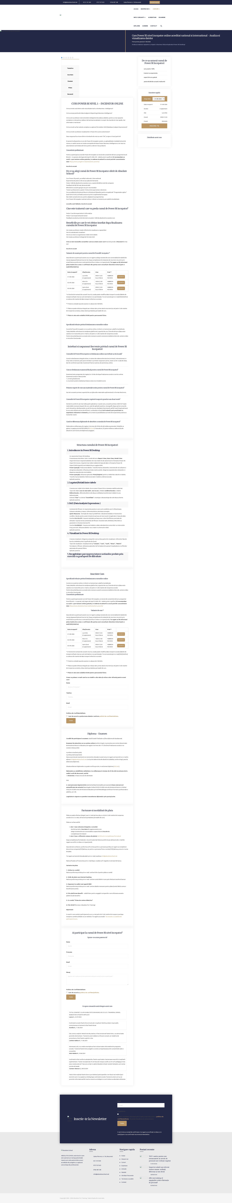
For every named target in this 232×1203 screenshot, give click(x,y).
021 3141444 (97, 1161)
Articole (123, 1169)
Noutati (123, 1172)
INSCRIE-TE (154, 126)
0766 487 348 (114, 2)
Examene (162, 17)
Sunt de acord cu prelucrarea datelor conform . (93, 716)
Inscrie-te (121, 276)
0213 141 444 (87, 2)
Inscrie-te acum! (154, 2)
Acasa (136, 9)
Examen (70, 81)
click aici (91, 428)
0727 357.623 (97, 1165)
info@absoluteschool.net (70, 2)
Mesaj (68, 972)
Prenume (69, 952)
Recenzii (70, 94)
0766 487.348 (97, 1169)
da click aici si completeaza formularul (109, 836)
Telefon (69, 693)
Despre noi (145, 9)
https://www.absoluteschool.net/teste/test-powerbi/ (86, 606)
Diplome (137, 26)
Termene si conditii (127, 1179)
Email (68, 703)
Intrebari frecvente (127, 1175)
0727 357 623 (100, 2)
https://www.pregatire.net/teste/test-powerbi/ (84, 161)
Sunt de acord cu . (83, 992)
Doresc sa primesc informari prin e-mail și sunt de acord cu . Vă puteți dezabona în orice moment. (140, 1118)
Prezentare (70, 62)
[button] (231, 1)
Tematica (70, 68)
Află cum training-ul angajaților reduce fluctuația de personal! (159, 1180)
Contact (153, 26)
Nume (68, 683)
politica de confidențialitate (89, 992)
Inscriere (70, 75)
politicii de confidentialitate (108, 716)
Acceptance (121, 1111)
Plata (70, 87)
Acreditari (152, 17)
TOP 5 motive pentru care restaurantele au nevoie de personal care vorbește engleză (160, 1158)
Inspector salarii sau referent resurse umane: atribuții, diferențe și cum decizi (159, 1169)
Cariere (145, 26)
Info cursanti (139, 17)
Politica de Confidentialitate (75, 713)
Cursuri (156, 9)
